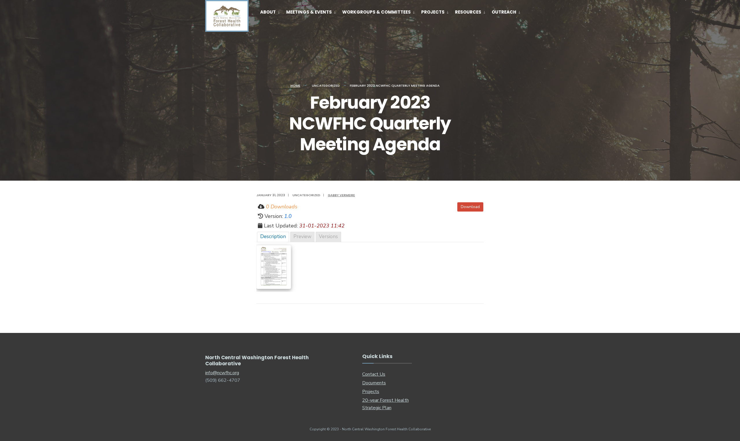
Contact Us (373, 374)
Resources (468, 12)
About (268, 12)
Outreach (504, 12)
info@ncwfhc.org (222, 373)
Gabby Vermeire (341, 195)
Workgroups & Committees (376, 12)
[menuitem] (272, 11)
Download (470, 207)
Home (295, 85)
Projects (433, 12)
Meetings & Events (309, 12)
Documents (374, 383)
